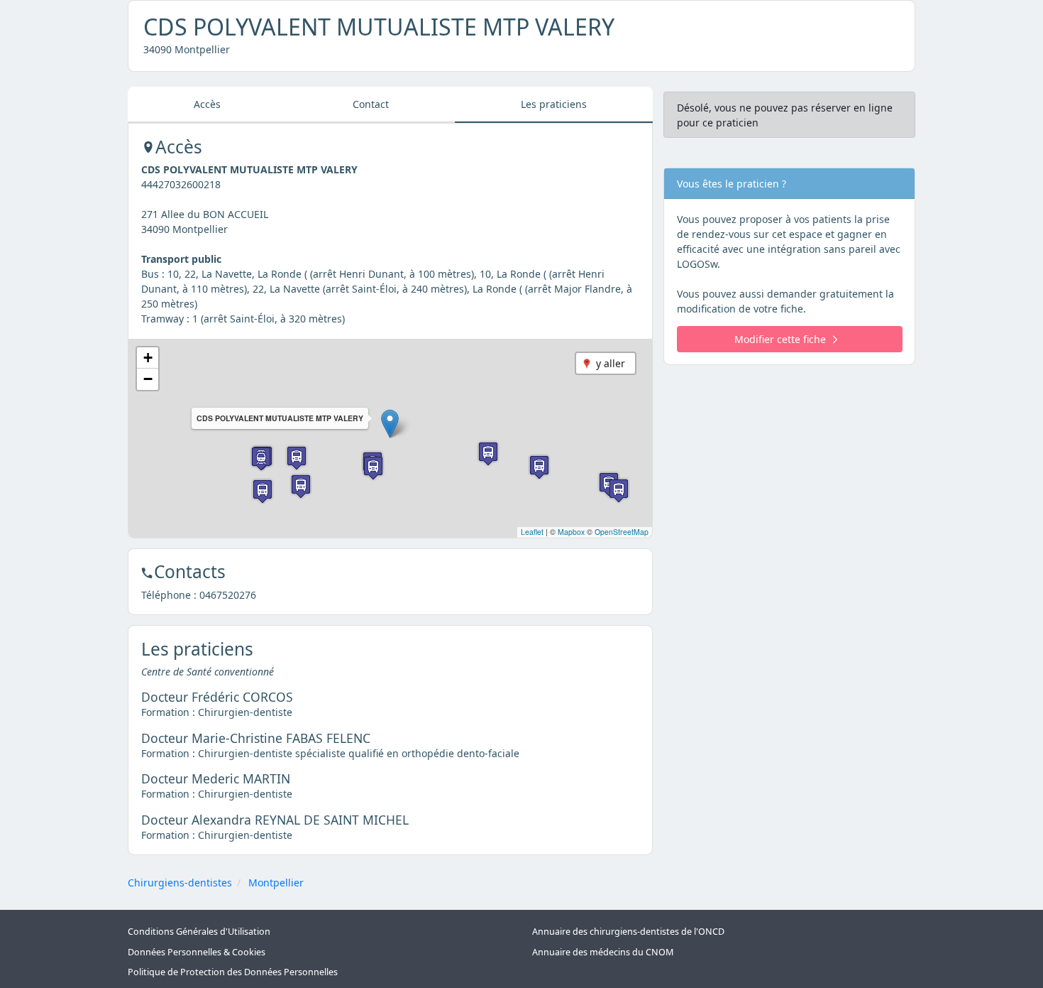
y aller (610, 363)
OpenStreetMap (622, 531)
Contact (371, 104)
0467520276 (227, 595)
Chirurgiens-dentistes (180, 882)
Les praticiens (554, 104)
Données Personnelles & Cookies (196, 952)
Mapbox (571, 531)
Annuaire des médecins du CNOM (602, 952)
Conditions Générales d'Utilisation (199, 931)
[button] (390, 423)
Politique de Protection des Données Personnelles (233, 972)
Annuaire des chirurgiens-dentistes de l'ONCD (628, 931)
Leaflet (532, 531)
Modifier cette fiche (780, 339)
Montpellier (276, 882)
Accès (207, 104)
